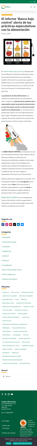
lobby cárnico (26, 342)
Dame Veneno (6, 321)
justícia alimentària (25, 338)
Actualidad (6, 237)
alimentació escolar (27, 292)
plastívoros (15, 352)
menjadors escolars (28, 345)
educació (5, 256)
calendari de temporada (23, 303)
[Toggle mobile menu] (35, 7)
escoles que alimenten (20, 331)
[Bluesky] (22, 224)
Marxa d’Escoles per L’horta (11, 345)
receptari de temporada (9, 363)
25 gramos (5, 292)
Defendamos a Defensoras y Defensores (14, 324)
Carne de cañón (7, 310)
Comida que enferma (8, 313)
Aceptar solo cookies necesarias (22, 443)
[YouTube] (10, 224)
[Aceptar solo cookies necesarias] (35, 441)
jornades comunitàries (9, 338)
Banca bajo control (8, 303)
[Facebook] (2, 224)
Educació (5, 260)
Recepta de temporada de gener (12, 360)
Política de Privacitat (6, 427)
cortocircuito (26, 317)
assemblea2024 (7, 299)
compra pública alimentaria (10, 317)
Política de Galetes (8, 433)
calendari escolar (28, 306)
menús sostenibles (20, 349)
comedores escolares (21, 310)
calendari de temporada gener (11, 306)
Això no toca (15, 292)
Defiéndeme (6, 328)
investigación (17, 335)
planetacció (6, 352)
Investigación (7, 265)
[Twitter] (5, 394)
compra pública (22, 313)
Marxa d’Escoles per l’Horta (12, 270)
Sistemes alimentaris (9, 279)
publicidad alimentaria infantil (11, 356)
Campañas (6, 247)
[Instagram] (6, 224)
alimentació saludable (26, 296)
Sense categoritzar (7, 15)
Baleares (24, 299)
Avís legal (5, 421)
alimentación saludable (9, 296)
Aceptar (8, 443)
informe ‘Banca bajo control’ (13, 71)
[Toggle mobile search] (31, 7)
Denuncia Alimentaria (19, 328)
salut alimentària (24, 363)
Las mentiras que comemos (11, 342)
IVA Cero (25, 335)
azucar (17, 299)
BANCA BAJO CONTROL (9, 197)
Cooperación (6, 251)
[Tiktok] (14, 224)
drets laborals (6, 331)
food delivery (6, 335)
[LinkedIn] (18, 224)
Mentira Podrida (7, 349)
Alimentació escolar (9, 242)
